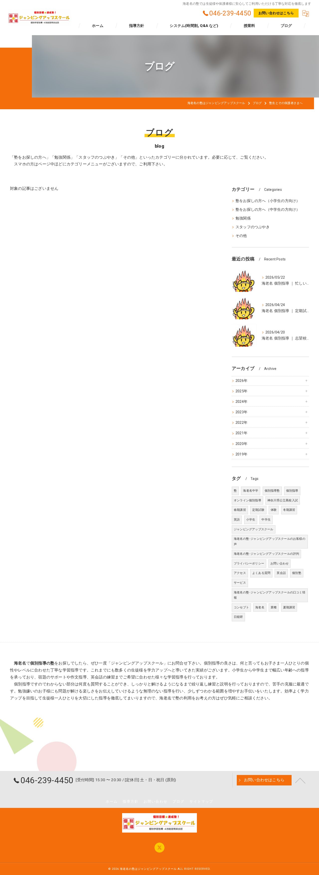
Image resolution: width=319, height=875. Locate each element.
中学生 (266, 519)
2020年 (241, 444)
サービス (240, 582)
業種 (274, 607)
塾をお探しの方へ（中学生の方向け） (268, 210)
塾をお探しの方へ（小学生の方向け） (268, 201)
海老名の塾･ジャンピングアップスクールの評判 (266, 553)
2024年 (241, 402)
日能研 (238, 617)
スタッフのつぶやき (253, 227)
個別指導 (292, 490)
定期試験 (258, 510)
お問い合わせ (279, 563)
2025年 (241, 391)
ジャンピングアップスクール (253, 529)
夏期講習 (289, 607)
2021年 (241, 433)
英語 (237, 519)
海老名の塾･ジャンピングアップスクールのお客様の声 (269, 541)
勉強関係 (243, 218)
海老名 (259, 607)
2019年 (241, 454)
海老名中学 (250, 490)
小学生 (250, 519)
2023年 (241, 412)
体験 (274, 510)
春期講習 (240, 510)
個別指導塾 (272, 490)
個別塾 (296, 573)
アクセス (240, 573)
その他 (241, 236)
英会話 (281, 573)
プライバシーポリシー (249, 563)
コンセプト (241, 607)
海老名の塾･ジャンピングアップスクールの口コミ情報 (269, 595)
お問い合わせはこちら (276, 13)
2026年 (241, 381)
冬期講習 (289, 510)
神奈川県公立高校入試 (282, 500)
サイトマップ (201, 801)
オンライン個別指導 (247, 500)
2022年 (241, 423)
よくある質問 (261, 573)
